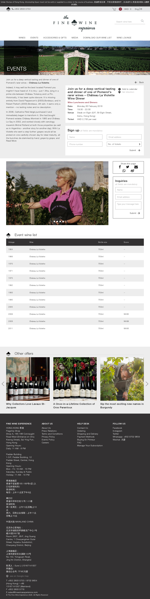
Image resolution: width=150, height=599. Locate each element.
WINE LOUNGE (124, 37)
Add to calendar (129, 89)
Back (141, 82)
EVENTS (34, 37)
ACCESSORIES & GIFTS (55, 37)
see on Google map (19, 576)
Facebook (117, 428)
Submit (133, 150)
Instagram (117, 431)
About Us (46, 428)
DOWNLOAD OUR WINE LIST (97, 37)
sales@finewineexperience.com (23, 592)
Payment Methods (86, 436)
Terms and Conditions (52, 433)
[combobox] (124, 144)
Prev (4, 384)
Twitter (116, 433)
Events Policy (48, 439)
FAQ (79, 442)
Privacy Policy (48, 436)
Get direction (127, 92)
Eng (137, 9)
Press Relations (49, 431)
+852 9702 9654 (132, 436)
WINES (22, 37)
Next (146, 384)
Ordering (81, 431)
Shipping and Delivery (87, 433)
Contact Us (82, 428)
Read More (11, 140)
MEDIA (75, 37)
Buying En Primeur (86, 439)
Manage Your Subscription (90, 445)
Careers (45, 442)
